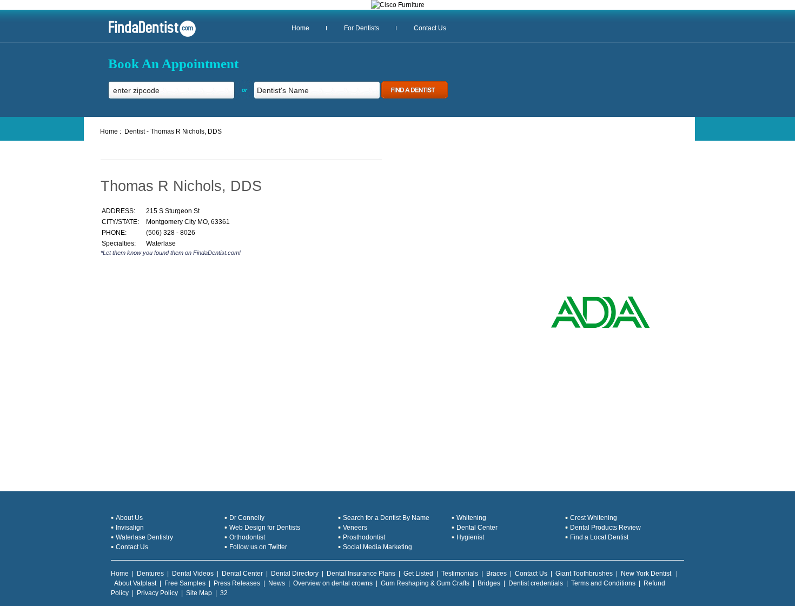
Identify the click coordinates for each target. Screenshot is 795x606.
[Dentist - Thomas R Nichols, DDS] (148, 35)
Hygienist (470, 537)
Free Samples (185, 583)
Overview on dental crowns (333, 583)
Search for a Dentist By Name (386, 518)
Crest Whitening (593, 518)
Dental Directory (295, 573)
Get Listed (418, 573)
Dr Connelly (246, 518)
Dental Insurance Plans (361, 573)
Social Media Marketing (377, 547)
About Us (129, 518)
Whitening (471, 518)
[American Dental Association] (600, 327)
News (276, 583)
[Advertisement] (227, 302)
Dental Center (477, 527)
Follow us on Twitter (258, 547)
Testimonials (459, 573)
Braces (496, 573)
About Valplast (135, 583)
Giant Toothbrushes (584, 573)
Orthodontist (247, 537)
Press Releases (237, 583)
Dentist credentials (535, 583)
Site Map (199, 593)
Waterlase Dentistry (144, 537)
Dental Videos (193, 573)
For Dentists (361, 28)
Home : (110, 131)
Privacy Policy (157, 593)
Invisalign (130, 527)
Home (300, 28)
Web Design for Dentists (264, 527)
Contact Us (430, 28)
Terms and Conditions (603, 583)
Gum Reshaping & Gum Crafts (425, 583)
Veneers (355, 527)
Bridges (489, 583)
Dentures (150, 573)
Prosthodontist (364, 537)
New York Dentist (647, 573)
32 (224, 593)
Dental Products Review (605, 527)
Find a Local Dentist (599, 537)
